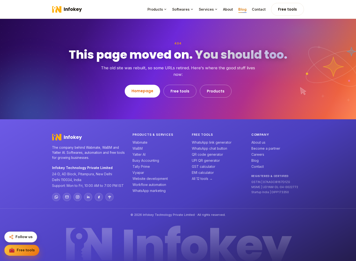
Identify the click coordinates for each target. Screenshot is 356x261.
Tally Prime (141, 166)
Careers (257, 154)
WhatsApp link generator (212, 142)
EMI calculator (203, 172)
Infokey (73, 9)
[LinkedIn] (88, 197)
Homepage (142, 90)
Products (155, 9)
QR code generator (207, 154)
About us (258, 142)
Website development (150, 178)
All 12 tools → (202, 178)
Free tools (287, 9)
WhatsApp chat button (209, 148)
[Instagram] (77, 197)
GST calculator (203, 166)
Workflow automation (149, 185)
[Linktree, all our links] (109, 197)
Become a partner (265, 148)
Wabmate (139, 142)
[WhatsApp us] (56, 197)
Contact (259, 9)
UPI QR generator (206, 160)
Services (206, 9)
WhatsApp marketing (149, 191)
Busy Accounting (145, 160)
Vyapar (138, 172)
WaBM (137, 148)
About (228, 9)
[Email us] (67, 197)
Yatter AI (139, 154)
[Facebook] (99, 197)
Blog (242, 9)
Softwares (181, 9)
